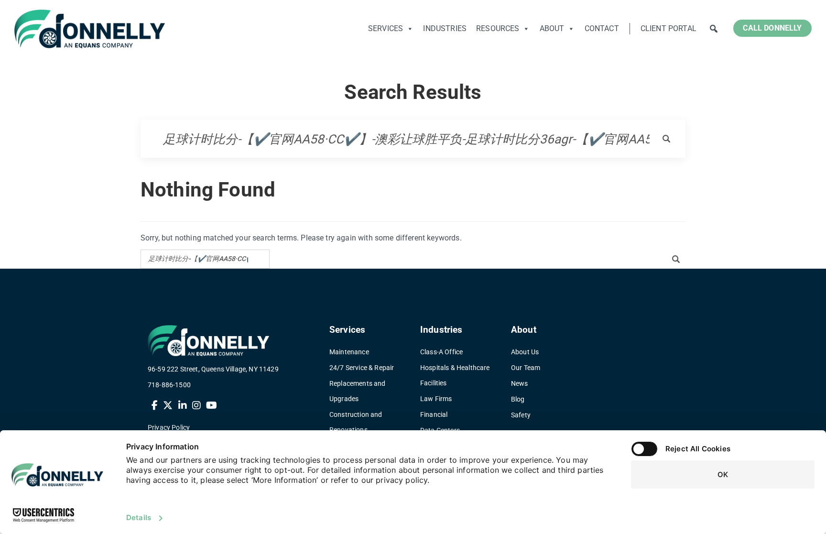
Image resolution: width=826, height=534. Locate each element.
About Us (525, 352)
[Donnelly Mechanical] (89, 29)
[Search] (660, 138)
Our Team (525, 367)
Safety (521, 415)
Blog (518, 399)
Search (713, 28)
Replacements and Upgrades (357, 391)
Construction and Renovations (355, 422)
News (519, 383)
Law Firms (436, 399)
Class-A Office (441, 352)
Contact (602, 28)
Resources (497, 28)
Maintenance (349, 352)
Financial (433, 414)
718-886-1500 (169, 385)
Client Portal (668, 28)
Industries (445, 28)
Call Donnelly (772, 28)
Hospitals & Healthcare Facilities (455, 375)
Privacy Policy (169, 427)
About (552, 28)
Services (385, 28)
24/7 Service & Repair (361, 367)
